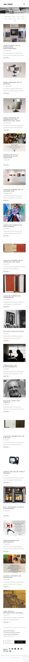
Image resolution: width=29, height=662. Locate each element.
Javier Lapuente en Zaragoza (12, 576)
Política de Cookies (15, 657)
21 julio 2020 (6, 228)
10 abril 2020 (6, 439)
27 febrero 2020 (6, 544)
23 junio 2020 (6, 264)
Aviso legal (20, 655)
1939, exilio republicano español (13, 612)
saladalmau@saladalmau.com (9, 636)
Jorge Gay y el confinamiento (10, 366)
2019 (14, 18)
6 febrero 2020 (6, 579)
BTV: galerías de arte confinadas (13, 507)
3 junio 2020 (6, 333)
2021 (5, 18)
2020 (10, 18)
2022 (22, 16)
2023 (18, 16)
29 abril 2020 (6, 369)
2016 (15, 20)
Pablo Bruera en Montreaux (11, 541)
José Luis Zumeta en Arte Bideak (12, 225)
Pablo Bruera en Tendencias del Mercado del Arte (11, 119)
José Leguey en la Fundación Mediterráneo (11, 47)
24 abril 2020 (6, 404)
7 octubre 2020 (6, 159)
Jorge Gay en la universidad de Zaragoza (10, 156)
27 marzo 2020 (6, 510)
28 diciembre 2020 (7, 50)
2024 (13, 16)
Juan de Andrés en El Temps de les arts (13, 261)
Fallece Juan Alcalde (13, 331)
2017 (23, 18)
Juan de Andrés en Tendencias (12, 296)
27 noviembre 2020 (7, 86)
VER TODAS (7, 16)
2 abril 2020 (5, 475)
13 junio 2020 (6, 299)
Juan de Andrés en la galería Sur (13, 190)
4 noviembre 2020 (7, 123)
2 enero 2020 (6, 615)
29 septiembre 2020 (7, 193)
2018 (19, 18)
